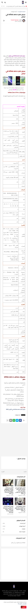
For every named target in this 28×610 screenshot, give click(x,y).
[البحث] (2, 2)
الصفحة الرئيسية (21, 11)
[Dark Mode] (5, 2)
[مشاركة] (4, 20)
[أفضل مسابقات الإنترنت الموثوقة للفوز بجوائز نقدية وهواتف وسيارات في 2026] (8, 482)
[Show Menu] (26, 2)
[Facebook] (20, 420)
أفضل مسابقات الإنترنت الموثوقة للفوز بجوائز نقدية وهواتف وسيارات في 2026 (8, 490)
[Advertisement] (14, 39)
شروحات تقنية (14, 532)
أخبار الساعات (14, 523)
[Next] (2, 6)
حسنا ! (23, 607)
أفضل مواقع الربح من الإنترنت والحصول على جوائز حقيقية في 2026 (20, 508)
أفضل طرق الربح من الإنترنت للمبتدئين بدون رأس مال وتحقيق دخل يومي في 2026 (20, 490)
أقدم (3, 472)
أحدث (25, 472)
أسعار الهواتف (14, 11)
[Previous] (4, 6)
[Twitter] (17, 420)
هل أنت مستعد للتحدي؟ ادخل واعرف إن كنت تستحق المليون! (15, 6)
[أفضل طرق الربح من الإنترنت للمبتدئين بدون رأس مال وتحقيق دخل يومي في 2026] (20, 482)
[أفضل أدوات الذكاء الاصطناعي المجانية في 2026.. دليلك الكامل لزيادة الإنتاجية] (8, 501)
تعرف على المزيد (22, 604)
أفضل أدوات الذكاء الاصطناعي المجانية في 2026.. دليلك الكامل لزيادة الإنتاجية (8, 509)
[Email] (10, 420)
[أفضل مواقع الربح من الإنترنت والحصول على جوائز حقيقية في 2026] (20, 501)
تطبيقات (14, 529)
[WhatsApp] (14, 420)
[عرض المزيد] (7, 420)
